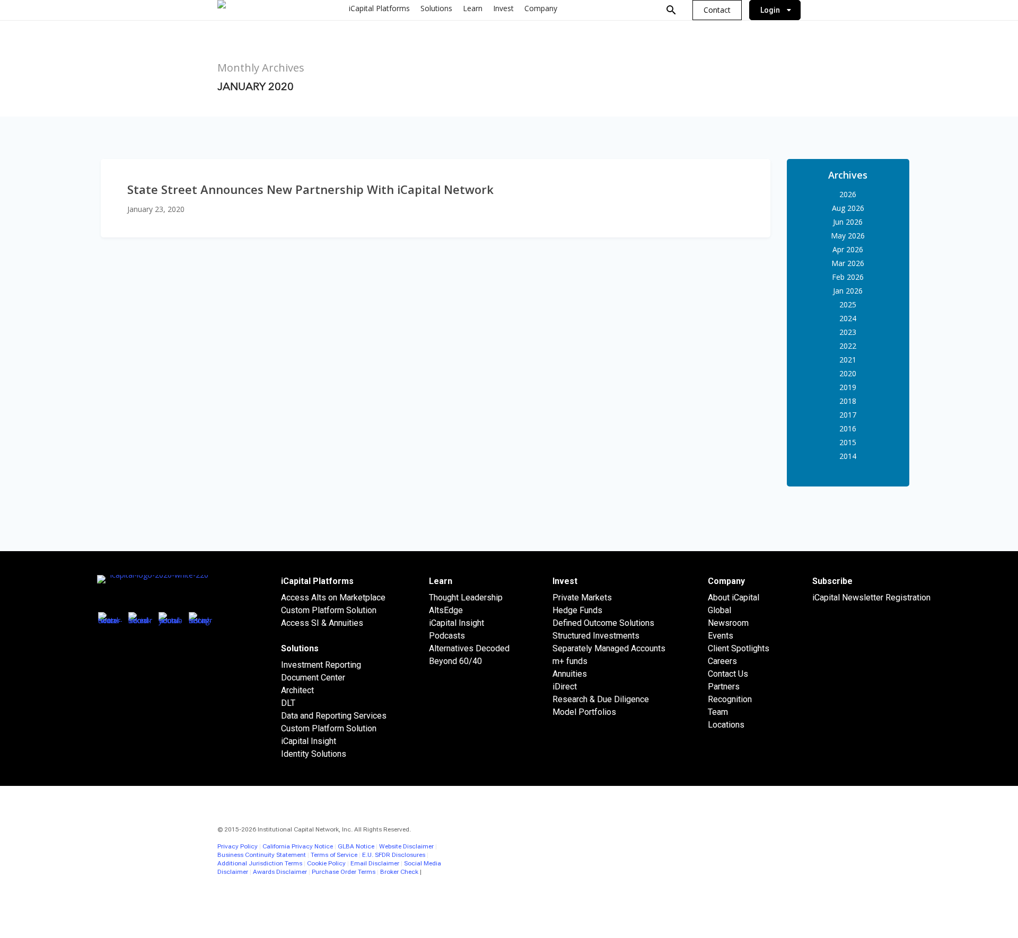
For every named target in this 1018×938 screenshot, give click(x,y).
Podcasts (447, 636)
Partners (724, 687)
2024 (847, 318)
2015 (847, 442)
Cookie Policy (326, 863)
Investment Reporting (321, 665)
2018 (847, 401)
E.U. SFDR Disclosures (393, 855)
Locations (726, 725)
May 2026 (848, 236)
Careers (722, 661)
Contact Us (728, 674)
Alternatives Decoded (469, 648)
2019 (847, 387)
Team (718, 712)
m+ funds (569, 661)
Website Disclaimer (406, 846)
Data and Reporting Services (334, 716)
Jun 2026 (848, 222)
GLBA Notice (356, 846)
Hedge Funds (577, 610)
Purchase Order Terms (343, 871)
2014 (847, 456)
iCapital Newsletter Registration (871, 597)
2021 (847, 360)
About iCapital (733, 597)
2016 (847, 428)
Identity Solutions (313, 754)
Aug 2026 (848, 208)
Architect (297, 690)
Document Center (313, 677)
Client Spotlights (738, 648)
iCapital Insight (308, 741)
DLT (288, 703)
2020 (847, 373)
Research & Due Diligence (600, 699)
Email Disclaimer (374, 863)
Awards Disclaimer (280, 871)
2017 (847, 415)
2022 (847, 346)
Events (720, 636)
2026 (847, 194)
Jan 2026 (848, 291)
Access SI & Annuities (322, 623)
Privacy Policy (237, 846)
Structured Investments (595, 636)
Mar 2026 (847, 263)
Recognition (730, 699)
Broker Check (399, 871)
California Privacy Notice (297, 846)
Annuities (569, 674)
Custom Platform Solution (328, 610)
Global (719, 610)
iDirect (564, 687)
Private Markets (582, 597)
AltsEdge (446, 610)
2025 (847, 304)
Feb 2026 (848, 277)
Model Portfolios (584, 712)
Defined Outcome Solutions (603, 623)
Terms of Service (334, 855)
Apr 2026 (847, 249)
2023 (847, 332)
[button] (717, 10)
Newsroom (728, 623)
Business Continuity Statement (261, 855)
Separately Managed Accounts (608, 648)
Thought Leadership (466, 597)
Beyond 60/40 (455, 661)
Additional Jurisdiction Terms (259, 863)
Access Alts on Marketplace (333, 597)
